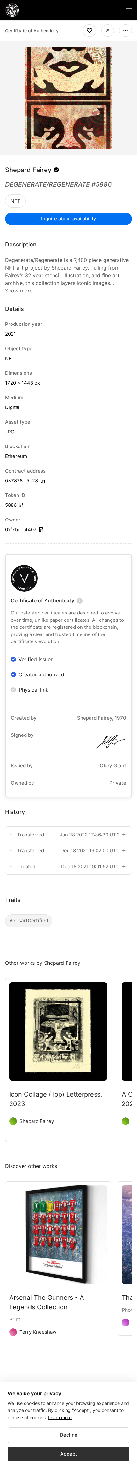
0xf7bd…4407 (21, 530)
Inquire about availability (68, 219)
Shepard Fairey (28, 170)
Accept (68, 1454)
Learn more (60, 1417)
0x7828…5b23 (21, 481)
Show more (18, 290)
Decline (68, 1435)
